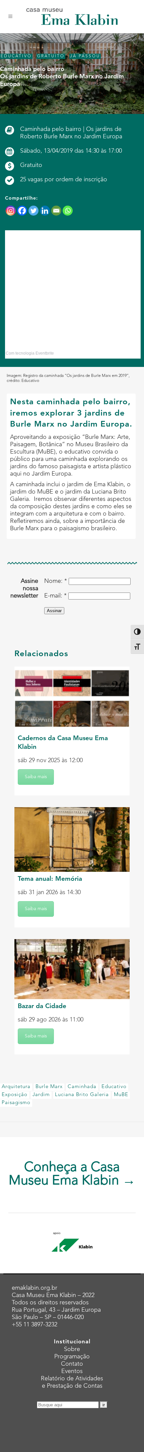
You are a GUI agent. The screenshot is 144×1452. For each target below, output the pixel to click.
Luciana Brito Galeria (82, 1094)
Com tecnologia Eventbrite (30, 353)
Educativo (114, 1086)
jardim (41, 1094)
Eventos (72, 1371)
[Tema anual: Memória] (72, 839)
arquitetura (16, 1086)
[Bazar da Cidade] (72, 969)
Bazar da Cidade (42, 1006)
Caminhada (82, 1086)
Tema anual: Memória (50, 879)
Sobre (72, 1349)
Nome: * (55, 581)
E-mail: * (55, 596)
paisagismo (16, 1102)
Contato (72, 1364)
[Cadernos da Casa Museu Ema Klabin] (72, 699)
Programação (72, 1357)
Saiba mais (36, 776)
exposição (14, 1094)
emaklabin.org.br (34, 1288)
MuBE (121, 1094)
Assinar (54, 610)
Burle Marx (49, 1086)
